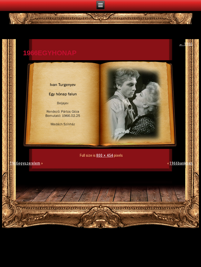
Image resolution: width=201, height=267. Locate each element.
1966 (186, 44)
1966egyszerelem (25, 163)
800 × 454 (104, 155)
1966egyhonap (49, 53)
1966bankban (181, 163)
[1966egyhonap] (101, 147)
